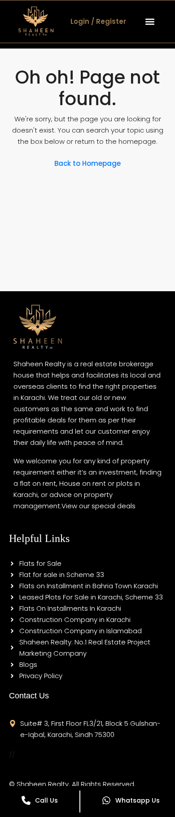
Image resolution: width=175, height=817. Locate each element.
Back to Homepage (87, 163)
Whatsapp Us (137, 800)
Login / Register (98, 21)
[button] (149, 21)
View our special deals (98, 506)
